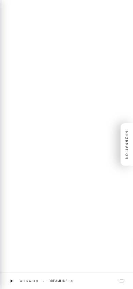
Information (126, 144)
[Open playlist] (121, 281)
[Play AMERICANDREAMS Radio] (11, 281)
